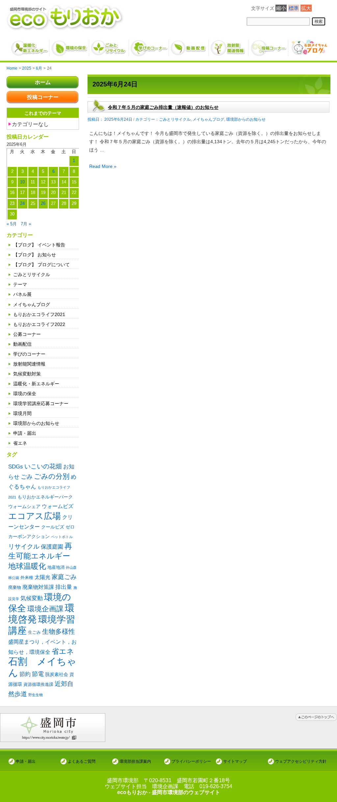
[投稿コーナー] (269, 45)
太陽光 (42, 577)
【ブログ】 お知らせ (34, 254)
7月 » (26, 223)
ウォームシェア (24, 506)
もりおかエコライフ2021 (39, 314)
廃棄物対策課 (38, 587)
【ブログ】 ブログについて (41, 264)
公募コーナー (27, 334)
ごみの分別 (51, 476)
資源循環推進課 (38, 684)
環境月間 (22, 413)
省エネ (20, 443)
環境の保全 (24, 393)
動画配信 (22, 344)
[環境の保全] (70, 45)
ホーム (43, 82)
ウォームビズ (57, 506)
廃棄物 (14, 587)
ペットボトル (62, 537)
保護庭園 (52, 547)
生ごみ (34, 632)
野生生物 (35, 695)
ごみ (27, 476)
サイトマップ (235, 761)
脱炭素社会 (56, 674)
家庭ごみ (64, 576)
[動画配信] (189, 45)
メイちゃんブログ (31, 304)
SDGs (15, 466)
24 (22, 203)
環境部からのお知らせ (36, 423)
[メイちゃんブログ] (308, 45)
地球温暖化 (27, 566)
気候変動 (31, 598)
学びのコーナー (29, 354)
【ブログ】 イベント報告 (39, 244)
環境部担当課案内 (135, 761)
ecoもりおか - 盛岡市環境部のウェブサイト (168, 792)
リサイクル (23, 546)
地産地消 (56, 567)
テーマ (20, 284)
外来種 (26, 577)
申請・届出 (24, 433)
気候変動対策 (27, 373)
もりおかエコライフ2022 (39, 324)
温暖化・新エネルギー (36, 383)
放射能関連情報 (29, 364)
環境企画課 (45, 609)
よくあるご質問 (81, 761)
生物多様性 (58, 631)
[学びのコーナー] (149, 45)
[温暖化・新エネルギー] (30, 45)
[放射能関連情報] (229, 45)
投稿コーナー (43, 97)
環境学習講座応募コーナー (40, 403)
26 (43, 203)
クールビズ (52, 526)
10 (22, 182)
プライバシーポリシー (191, 761)
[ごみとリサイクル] (109, 45)
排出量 (63, 587)
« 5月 (12, 223)
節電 (38, 674)
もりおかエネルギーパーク (45, 496)
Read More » (103, 166)
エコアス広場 (34, 516)
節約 (25, 674)
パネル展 (22, 294)
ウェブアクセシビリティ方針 (300, 761)
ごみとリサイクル (31, 274)
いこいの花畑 (43, 466)
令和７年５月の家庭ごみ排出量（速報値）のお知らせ (163, 107)
